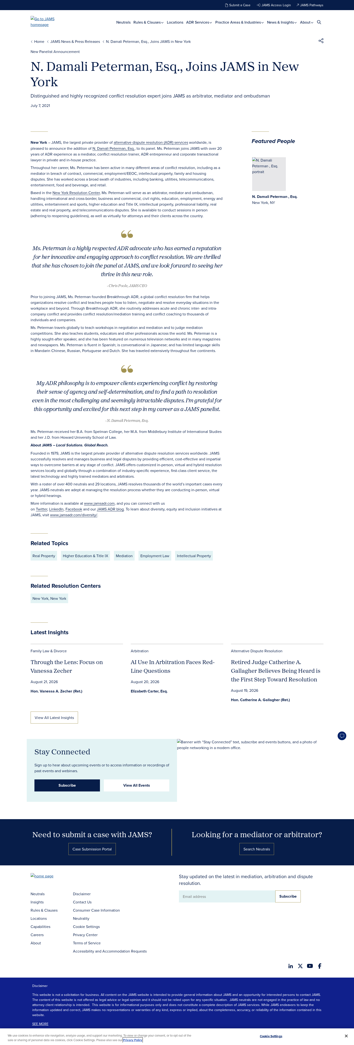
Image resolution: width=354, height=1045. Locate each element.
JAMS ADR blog (110, 509)
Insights (37, 902)
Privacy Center (85, 934)
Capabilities (40, 926)
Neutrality (81, 918)
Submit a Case (239, 5)
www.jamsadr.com (99, 503)
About (305, 22)
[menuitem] (123, 22)
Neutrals (123, 22)
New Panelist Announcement (55, 51)
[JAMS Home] (49, 21)
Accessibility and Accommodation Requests (110, 951)
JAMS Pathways (311, 5)
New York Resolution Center (76, 192)
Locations (175, 22)
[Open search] (319, 22)
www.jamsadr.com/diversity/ (73, 514)
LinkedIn (56, 509)
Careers (37, 934)
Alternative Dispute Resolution (256, 650)
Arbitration (140, 650)
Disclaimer (82, 893)
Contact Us (82, 902)
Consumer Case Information (96, 910)
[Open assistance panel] (342, 736)
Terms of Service (87, 943)
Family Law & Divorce (49, 650)
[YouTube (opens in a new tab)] (310, 966)
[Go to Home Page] (49, 876)
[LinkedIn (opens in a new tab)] (290, 966)
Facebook (74, 509)
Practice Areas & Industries (238, 22)
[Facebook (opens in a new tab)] (319, 966)
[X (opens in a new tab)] (300, 966)
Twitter (41, 509)
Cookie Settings (86, 926)
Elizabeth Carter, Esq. (149, 691)
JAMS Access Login (276, 5)
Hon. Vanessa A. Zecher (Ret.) (56, 691)
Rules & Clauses (147, 22)
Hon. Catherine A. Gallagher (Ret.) (260, 700)
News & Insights (281, 22)
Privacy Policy (132, 1040)
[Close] (346, 1036)
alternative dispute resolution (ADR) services (151, 142)
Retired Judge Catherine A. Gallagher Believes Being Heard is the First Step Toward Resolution (276, 671)
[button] (321, 41)
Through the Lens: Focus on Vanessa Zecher (67, 666)
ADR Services (198, 22)
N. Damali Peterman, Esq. (113, 148)
